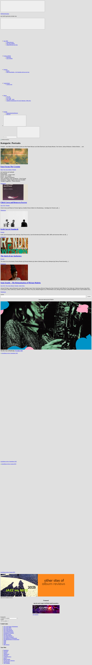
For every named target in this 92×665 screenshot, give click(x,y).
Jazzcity (5, 658)
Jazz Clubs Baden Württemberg (10, 626)
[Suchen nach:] (10, 137)
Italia (2, 169)
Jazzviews (5, 655)
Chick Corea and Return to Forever (14, 202)
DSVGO (8, 114)
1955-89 (8, 96)
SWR (4, 643)
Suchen (2, 294)
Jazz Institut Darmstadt (8, 637)
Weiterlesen (3, 183)
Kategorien (3, 617)
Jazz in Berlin (9, 58)
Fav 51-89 (8, 98)
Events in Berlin (7, 56)
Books (7, 70)
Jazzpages (5, 651)
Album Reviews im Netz (12, 44)
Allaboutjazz (6, 654)
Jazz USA (3, 205)
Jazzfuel (5, 652)
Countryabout (6, 83)
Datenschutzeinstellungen (12, 113)
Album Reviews (10, 42)
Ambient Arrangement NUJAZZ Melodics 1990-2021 (18, 100)
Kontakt (5, 111)
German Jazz (9, 84)
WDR (4, 640)
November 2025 (19, 350)
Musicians (8, 57)
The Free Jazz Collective (9, 660)
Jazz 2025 (5, 41)
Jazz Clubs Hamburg (8, 630)
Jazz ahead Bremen (7, 635)
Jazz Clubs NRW (7, 627)
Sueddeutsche (6, 661)
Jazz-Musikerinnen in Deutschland (11, 639)
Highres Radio (6, 659)
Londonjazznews (7, 656)
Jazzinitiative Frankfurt (8, 633)
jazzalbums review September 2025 (9, 461)
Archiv (2, 619)
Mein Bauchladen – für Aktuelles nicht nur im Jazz (17, 72)
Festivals (5, 69)
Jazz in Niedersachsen (8, 631)
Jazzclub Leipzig (7, 634)
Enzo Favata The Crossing (10, 167)
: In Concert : (36, 614)
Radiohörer (6, 650)
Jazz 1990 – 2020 (10, 99)
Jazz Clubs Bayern (7, 629)
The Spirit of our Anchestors (11, 256)
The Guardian (6, 663)
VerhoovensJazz (5, 13)
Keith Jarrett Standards (9, 229)
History (5, 95)
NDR (4, 642)
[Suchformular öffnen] (14, 120)
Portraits (14, 169)
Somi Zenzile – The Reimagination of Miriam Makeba (21, 283)
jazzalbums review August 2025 (8, 572)
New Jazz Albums (10, 43)
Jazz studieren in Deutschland (10, 638)
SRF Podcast (6, 644)
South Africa (22, 285)
